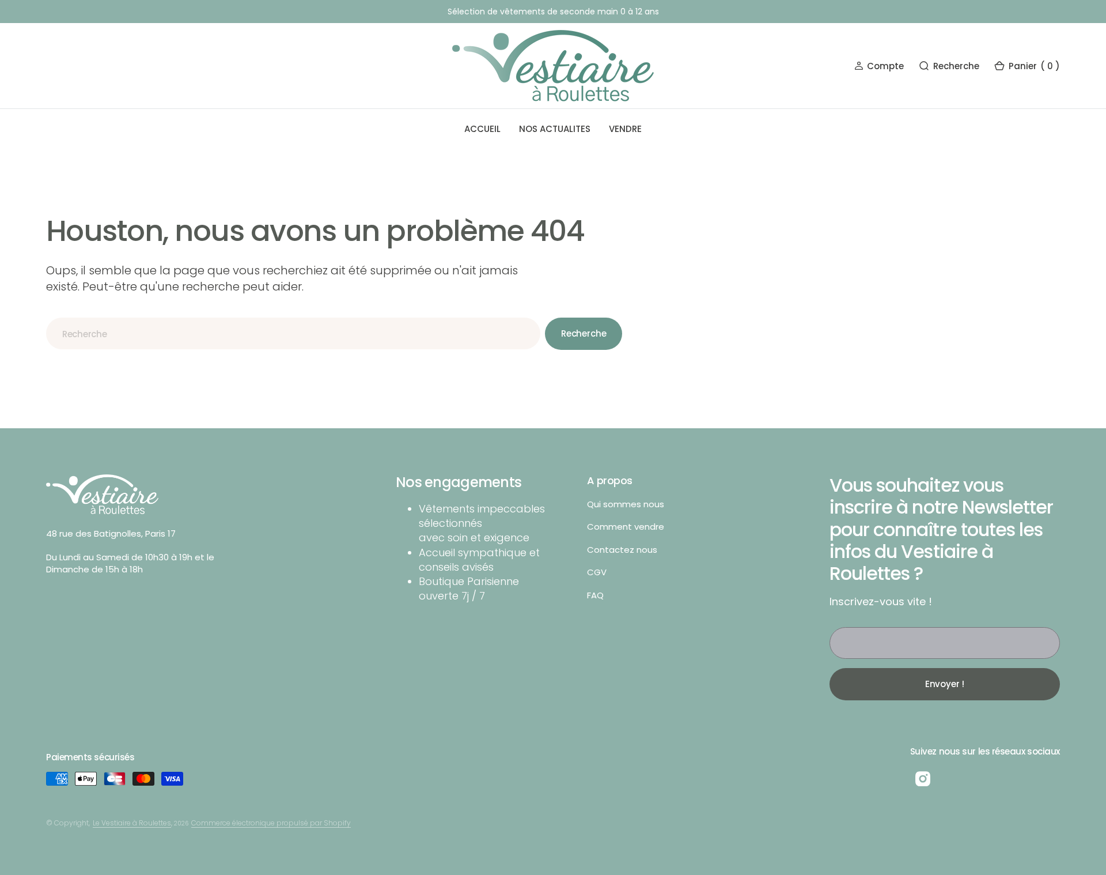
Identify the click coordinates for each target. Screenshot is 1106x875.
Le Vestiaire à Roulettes (132, 823)
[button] (879, 66)
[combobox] (293, 333)
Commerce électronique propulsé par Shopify (271, 823)
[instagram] (922, 778)
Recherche (584, 333)
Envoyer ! (945, 684)
